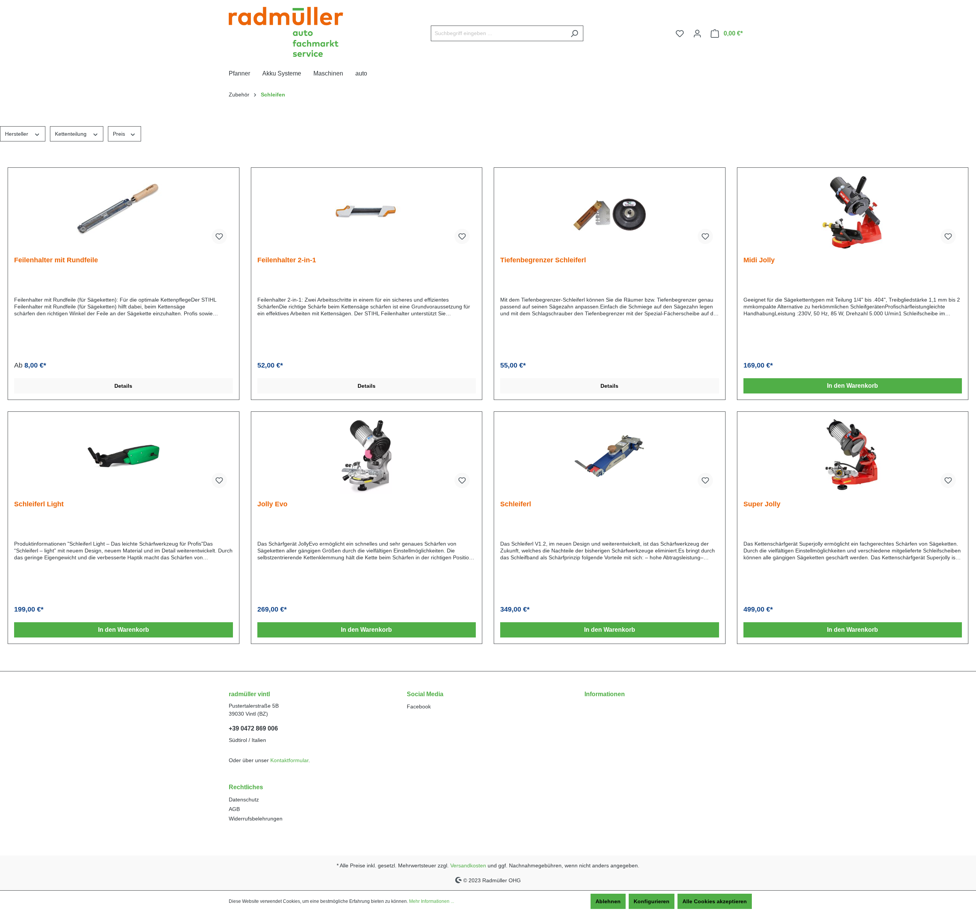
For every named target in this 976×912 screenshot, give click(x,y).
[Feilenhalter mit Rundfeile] (123, 212)
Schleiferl (515, 504)
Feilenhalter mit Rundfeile (56, 260)
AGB (234, 809)
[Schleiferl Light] (123, 456)
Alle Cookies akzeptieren (714, 901)
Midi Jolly (759, 260)
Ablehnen (608, 901)
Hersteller (17, 134)
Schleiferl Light (39, 504)
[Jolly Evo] (366, 456)
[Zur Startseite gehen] (286, 32)
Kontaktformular (289, 760)
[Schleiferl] (609, 456)
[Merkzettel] (680, 33)
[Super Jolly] (852, 456)
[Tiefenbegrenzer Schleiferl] (609, 212)
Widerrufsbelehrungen (256, 819)
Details (123, 386)
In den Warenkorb (852, 385)
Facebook (419, 706)
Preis (120, 134)
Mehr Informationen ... (431, 901)
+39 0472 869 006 (253, 728)
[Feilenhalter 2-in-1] (366, 212)
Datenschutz (244, 799)
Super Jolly (761, 504)
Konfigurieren (651, 901)
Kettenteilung (71, 134)
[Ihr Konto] (697, 33)
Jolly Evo (272, 504)
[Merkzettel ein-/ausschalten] (219, 236)
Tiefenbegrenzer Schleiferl (543, 260)
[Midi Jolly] (852, 212)
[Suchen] (574, 33)
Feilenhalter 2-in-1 (286, 260)
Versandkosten (468, 865)
